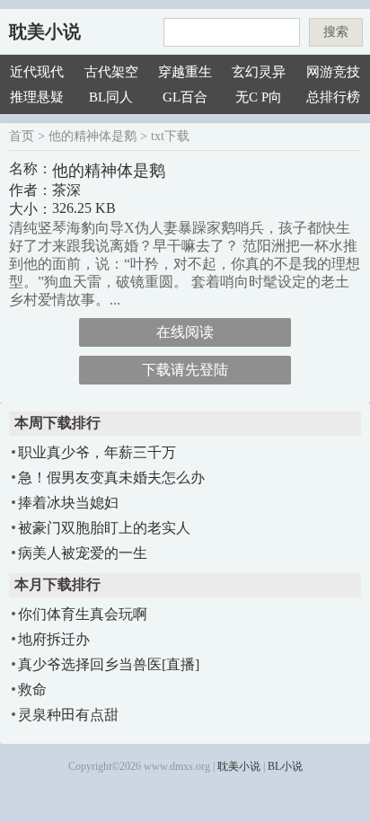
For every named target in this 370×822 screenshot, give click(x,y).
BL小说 (285, 766)
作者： (30, 190)
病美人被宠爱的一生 (82, 553)
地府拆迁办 (54, 639)
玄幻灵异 (259, 72)
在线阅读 (185, 332)
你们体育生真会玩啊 (82, 614)
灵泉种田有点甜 (68, 714)
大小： (30, 209)
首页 (21, 136)
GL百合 (185, 97)
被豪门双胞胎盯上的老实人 (104, 527)
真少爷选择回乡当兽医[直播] (108, 664)
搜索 (335, 32)
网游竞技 (333, 72)
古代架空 (111, 72)
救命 (32, 689)
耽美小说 (45, 31)
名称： (30, 168)
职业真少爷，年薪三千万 (97, 452)
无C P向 (258, 97)
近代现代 (37, 72)
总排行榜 (333, 97)
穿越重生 (185, 72)
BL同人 (111, 97)
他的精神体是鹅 (92, 136)
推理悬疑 (37, 97)
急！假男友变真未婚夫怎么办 (111, 477)
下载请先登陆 (185, 369)
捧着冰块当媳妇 (68, 502)
